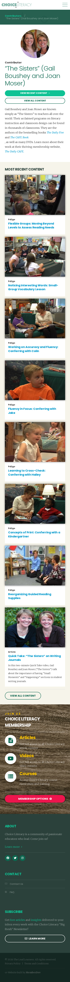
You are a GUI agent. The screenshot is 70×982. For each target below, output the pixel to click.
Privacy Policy (13, 963)
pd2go (11, 219)
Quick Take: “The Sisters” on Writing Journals (34, 658)
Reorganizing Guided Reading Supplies (29, 596)
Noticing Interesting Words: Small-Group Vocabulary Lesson (33, 287)
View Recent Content (34, 93)
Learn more (12, 846)
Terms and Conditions (36, 963)
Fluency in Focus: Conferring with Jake (32, 411)
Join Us (13, 713)
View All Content (35, 100)
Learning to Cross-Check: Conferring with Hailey (26, 473)
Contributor (13, 62)
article (12, 652)
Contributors (13, 16)
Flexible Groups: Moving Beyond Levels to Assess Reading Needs (31, 226)
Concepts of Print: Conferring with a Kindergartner (34, 534)
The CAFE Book (19, 137)
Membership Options (33, 799)
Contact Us (16, 884)
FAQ (12, 892)
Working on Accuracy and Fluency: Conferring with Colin (33, 349)
